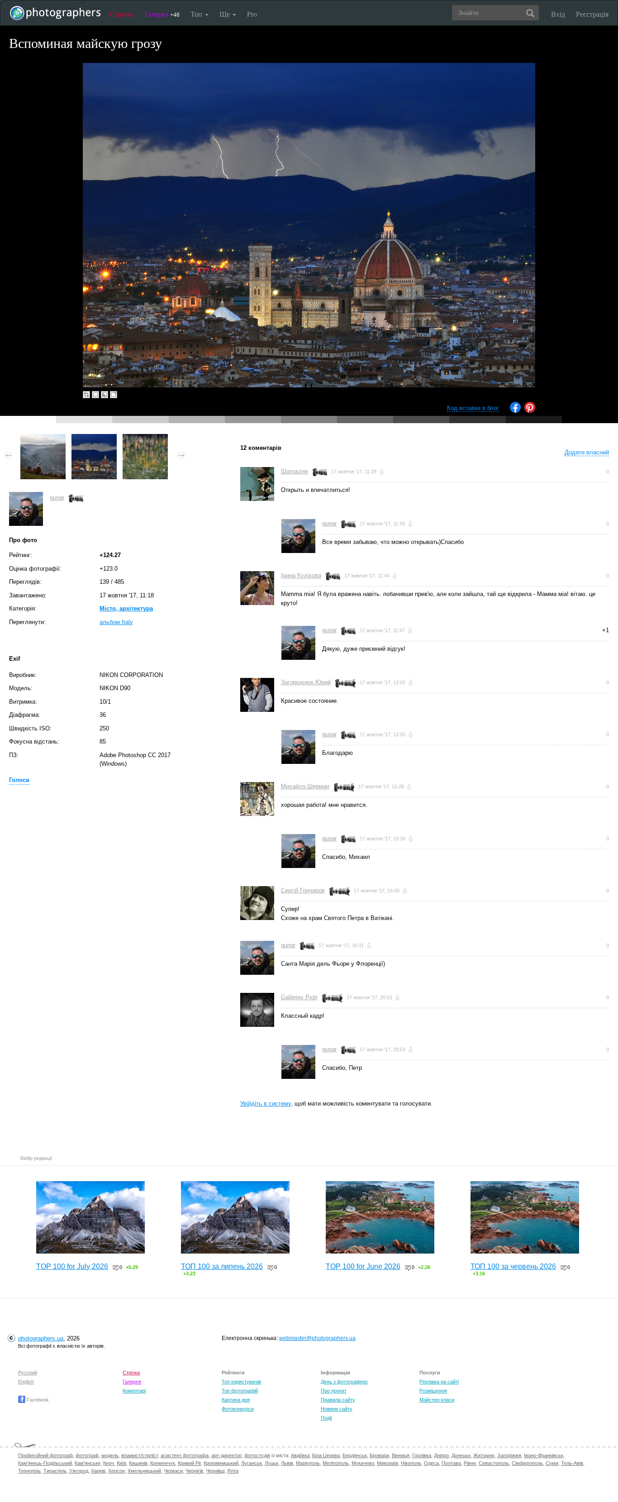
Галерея (162, 14)
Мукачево (363, 1463)
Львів (287, 1463)
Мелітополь (336, 1463)
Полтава (451, 1463)
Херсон (116, 1470)
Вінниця (400, 1455)
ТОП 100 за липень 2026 (222, 1266)
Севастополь (494, 1463)
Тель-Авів (572, 1463)
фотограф (87, 1455)
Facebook (37, 1399)
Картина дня (236, 1399)
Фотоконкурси (238, 1408)
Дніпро (441, 1455)
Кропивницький (221, 1463)
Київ (121, 1463)
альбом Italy (116, 622)
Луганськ (251, 1463)
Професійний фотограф (45, 1455)
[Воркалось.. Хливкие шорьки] (43, 438)
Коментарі (134, 1390)
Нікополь (411, 1463)
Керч (108, 1463)
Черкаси (173, 1470)
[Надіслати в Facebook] (515, 410)
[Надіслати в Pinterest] (529, 410)
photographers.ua (40, 1338)
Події (326, 1418)
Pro (252, 14)
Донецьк (461, 1455)
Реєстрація (592, 14)
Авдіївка (300, 1455)
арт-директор (226, 1455)
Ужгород (78, 1470)
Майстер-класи (436, 1399)
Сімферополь (527, 1463)
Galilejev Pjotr (299, 997)
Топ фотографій (240, 1390)
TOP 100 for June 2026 (363, 1266)
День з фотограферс (344, 1381)
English (26, 1381)
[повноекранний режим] (113, 394)
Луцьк (271, 1463)
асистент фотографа (185, 1455)
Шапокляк (294, 471)
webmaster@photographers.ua (317, 1338)
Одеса (431, 1463)
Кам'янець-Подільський (45, 1463)
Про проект (334, 1390)
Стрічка (121, 14)
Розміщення (433, 1390)
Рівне (470, 1463)
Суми (552, 1463)
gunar (57, 497)
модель (110, 1455)
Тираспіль (55, 1470)
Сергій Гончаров (303, 890)
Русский (27, 1372)
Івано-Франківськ (543, 1455)
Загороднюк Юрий (306, 682)
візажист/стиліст (139, 1455)
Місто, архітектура (126, 608)
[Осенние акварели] (145, 438)
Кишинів (138, 1463)
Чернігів (194, 1470)
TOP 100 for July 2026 (72, 1266)
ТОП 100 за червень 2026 (513, 1266)
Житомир (483, 1455)
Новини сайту (336, 1408)
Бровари (379, 1455)
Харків (98, 1470)
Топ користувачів (241, 1381)
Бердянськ (354, 1455)
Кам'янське (87, 1463)
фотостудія (257, 1455)
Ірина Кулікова (301, 575)
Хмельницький (144, 1470)
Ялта (232, 1470)
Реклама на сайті (439, 1381)
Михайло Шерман (305, 786)
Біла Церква (326, 1455)
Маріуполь (308, 1463)
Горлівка (421, 1455)
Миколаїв (387, 1463)
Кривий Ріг (189, 1463)
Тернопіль (29, 1470)
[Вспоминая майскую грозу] (94, 438)
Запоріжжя (509, 1455)
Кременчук (162, 1463)
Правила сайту (338, 1399)
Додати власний (587, 452)
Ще (225, 14)
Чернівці (215, 1470)
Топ (197, 14)
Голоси (19, 780)
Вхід (558, 14)
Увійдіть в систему (265, 1103)
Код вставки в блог (473, 408)
